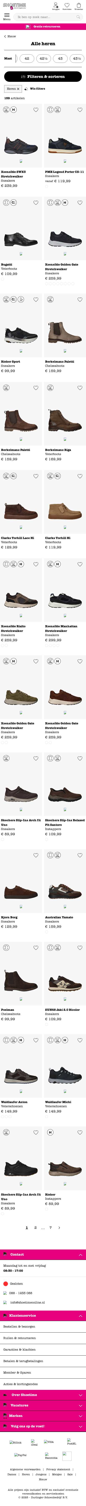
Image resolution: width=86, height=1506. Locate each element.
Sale (70, 1474)
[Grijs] (50, 283)
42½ (44, 58)
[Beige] (2, 645)
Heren (26, 1474)
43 (60, 58)
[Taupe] (65, 283)
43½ (77, 58)
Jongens (41, 1474)
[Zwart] (46, 283)
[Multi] (54, 645)
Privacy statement (58, 1469)
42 (27, 58)
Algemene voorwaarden (25, 1469)
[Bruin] (46, 186)
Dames (12, 1474)
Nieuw (12, 36)
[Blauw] (54, 283)
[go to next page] (59, 1228)
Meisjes (57, 1474)
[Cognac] (2, 279)
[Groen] (50, 742)
